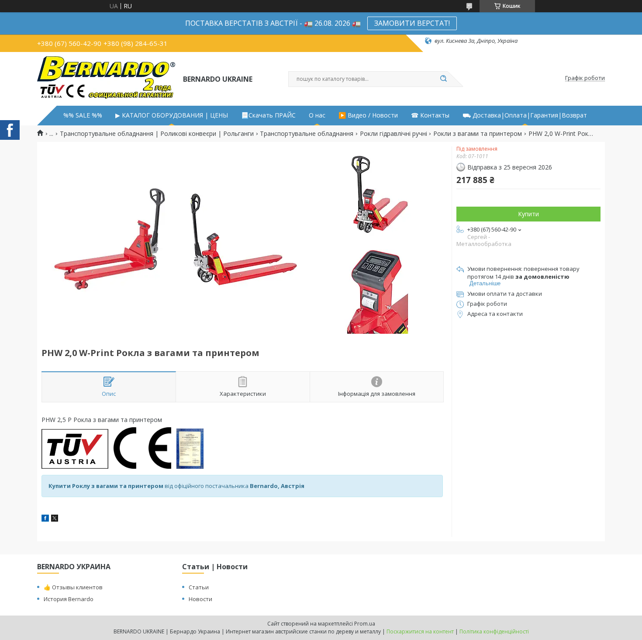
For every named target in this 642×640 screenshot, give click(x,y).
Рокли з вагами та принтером (477, 134)
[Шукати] (443, 79)
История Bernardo (68, 599)
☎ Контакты (430, 115)
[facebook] (45, 519)
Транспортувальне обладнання (306, 134)
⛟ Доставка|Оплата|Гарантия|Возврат (525, 115)
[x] (54, 519)
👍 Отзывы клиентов (73, 587)
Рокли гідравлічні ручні (393, 134)
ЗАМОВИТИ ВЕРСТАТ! (412, 23)
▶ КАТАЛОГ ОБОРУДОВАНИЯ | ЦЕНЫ (171, 115)
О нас (317, 115)
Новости (200, 599)
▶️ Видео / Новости (368, 115)
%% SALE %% (82, 115)
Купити (528, 214)
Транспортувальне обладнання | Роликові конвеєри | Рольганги (157, 134)
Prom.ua (364, 623)
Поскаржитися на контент (420, 631)
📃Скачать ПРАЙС (268, 115)
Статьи (199, 587)
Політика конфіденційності (494, 631)
